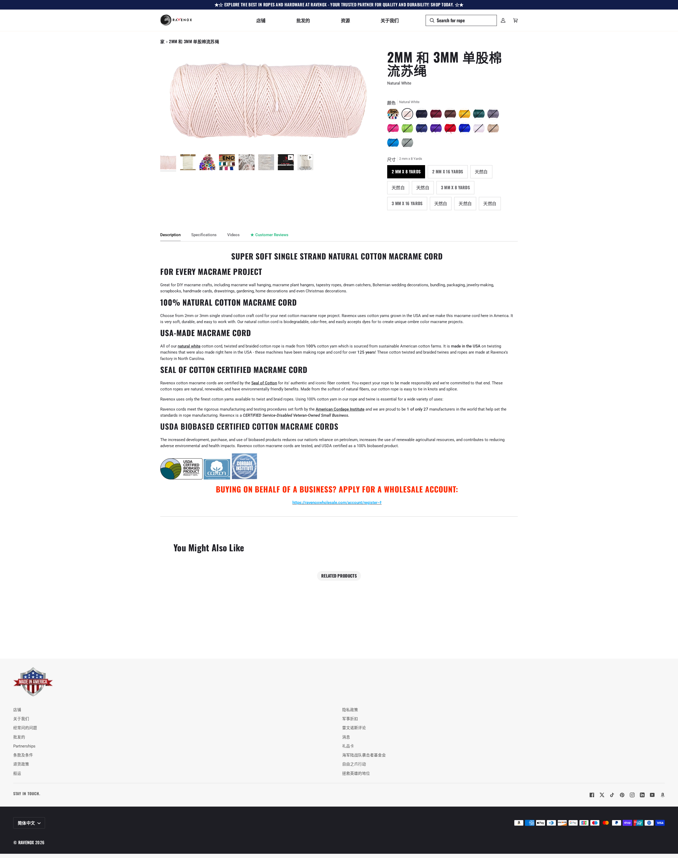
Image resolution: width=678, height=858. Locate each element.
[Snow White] (480, 129)
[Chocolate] (451, 115)
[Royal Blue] (466, 129)
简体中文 (27, 823)
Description (170, 235)
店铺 (17, 710)
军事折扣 (350, 719)
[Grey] (494, 115)
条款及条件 (23, 755)
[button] (260, 20)
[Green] (480, 115)
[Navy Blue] (423, 129)
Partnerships (24, 746)
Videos (233, 235)
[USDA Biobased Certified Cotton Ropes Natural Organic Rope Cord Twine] (181, 478)
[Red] (451, 129)
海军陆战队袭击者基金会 (364, 755)
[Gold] (466, 115)
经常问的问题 (25, 728)
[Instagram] (632, 795)
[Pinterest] (622, 795)
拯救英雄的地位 (356, 773)
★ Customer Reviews (269, 235)
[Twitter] (602, 795)
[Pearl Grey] (407, 144)
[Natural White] (394, 115)
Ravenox (26, 842)
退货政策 (21, 764)
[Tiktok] (612, 795)
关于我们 (21, 719)
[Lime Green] (409, 129)
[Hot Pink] (394, 129)
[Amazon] (662, 795)
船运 (17, 773)
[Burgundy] (437, 115)
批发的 (19, 737)
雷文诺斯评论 (354, 728)
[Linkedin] (642, 795)
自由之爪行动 (354, 764)
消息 (346, 737)
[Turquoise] (394, 144)
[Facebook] (592, 795)
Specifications (204, 235)
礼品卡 (348, 746)
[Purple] (437, 129)
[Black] (423, 115)
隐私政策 (350, 710)
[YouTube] (652, 795)
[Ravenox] (33, 682)
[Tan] (494, 129)
